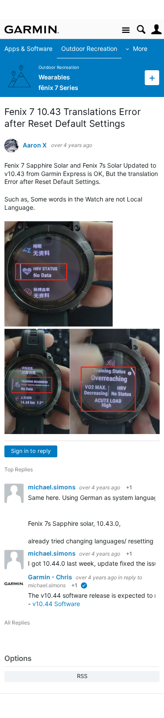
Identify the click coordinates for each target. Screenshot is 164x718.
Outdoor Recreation (89, 48)
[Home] (31, 29)
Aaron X (35, 145)
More (140, 48)
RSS (82, 676)
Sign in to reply (31, 451)
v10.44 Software (56, 603)
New (152, 77)
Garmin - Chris (50, 577)
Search (141, 29)
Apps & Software (28, 48)
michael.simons (52, 487)
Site (125, 30)
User (156, 29)
